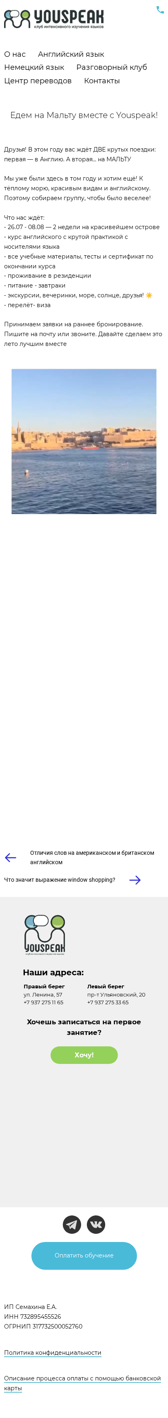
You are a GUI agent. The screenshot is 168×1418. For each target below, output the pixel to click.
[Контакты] (160, 9)
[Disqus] (84, 697)
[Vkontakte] (96, 1224)
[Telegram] (72, 1224)
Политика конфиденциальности (53, 1352)
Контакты (102, 80)
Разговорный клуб (111, 67)
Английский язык (71, 54)
